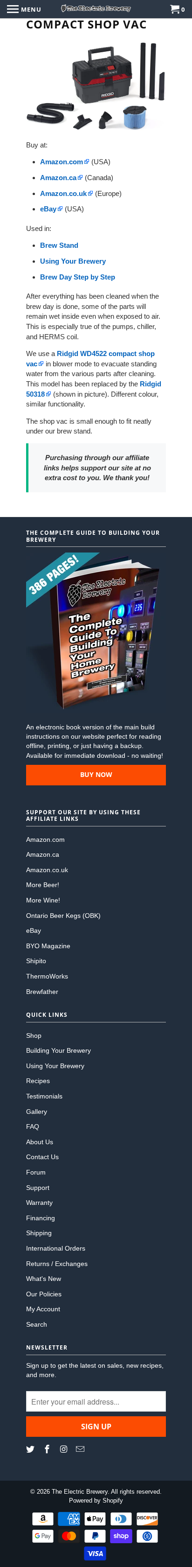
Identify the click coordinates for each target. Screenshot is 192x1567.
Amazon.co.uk (47, 870)
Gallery (36, 1111)
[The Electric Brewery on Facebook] (48, 1449)
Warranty (39, 1202)
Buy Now (96, 774)
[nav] (24, 9)
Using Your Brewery (73, 261)
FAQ (32, 1126)
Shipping (39, 1233)
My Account (43, 1309)
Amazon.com (45, 839)
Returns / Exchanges (57, 1263)
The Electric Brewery (80, 1491)
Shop (33, 1035)
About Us (39, 1142)
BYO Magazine (48, 946)
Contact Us (42, 1157)
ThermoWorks (47, 976)
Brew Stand (59, 245)
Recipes (38, 1080)
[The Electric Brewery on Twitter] (31, 1449)
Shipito (36, 961)
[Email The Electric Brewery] (81, 1449)
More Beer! (42, 884)
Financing (40, 1218)
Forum (36, 1172)
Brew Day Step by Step (77, 277)
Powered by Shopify (96, 1500)
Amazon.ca (42, 854)
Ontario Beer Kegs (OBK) (63, 915)
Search (36, 1324)
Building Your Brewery (58, 1050)
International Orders (55, 1248)
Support (37, 1187)
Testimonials (44, 1096)
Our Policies (44, 1294)
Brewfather (42, 991)
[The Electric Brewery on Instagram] (65, 1449)
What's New (43, 1278)
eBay (33, 930)
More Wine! (43, 900)
